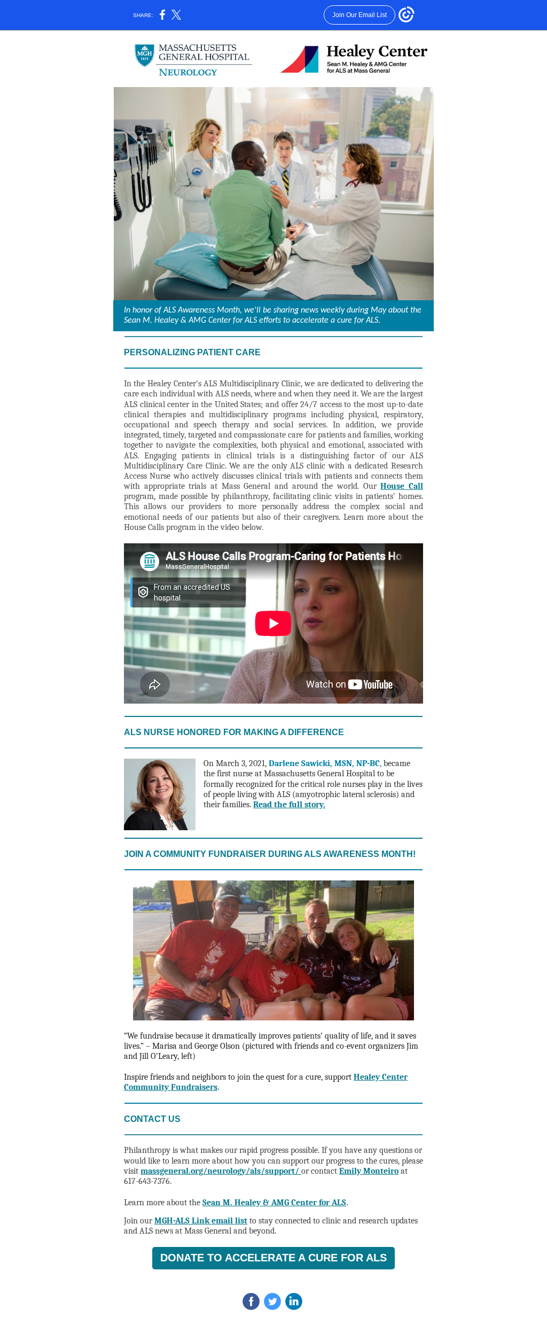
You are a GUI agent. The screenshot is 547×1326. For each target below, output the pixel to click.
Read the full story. (289, 804)
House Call (401, 486)
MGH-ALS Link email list (200, 1221)
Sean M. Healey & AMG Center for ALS (274, 1202)
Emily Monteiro (368, 1171)
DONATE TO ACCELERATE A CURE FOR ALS (273, 1257)
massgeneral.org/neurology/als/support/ (220, 1171)
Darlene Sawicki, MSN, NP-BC (324, 763)
